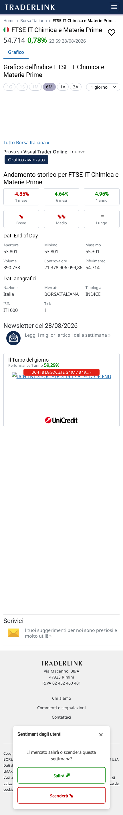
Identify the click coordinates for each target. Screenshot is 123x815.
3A (75, 87)
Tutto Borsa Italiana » (26, 142)
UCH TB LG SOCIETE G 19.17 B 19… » (61, 372)
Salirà (62, 775)
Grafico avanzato (26, 159)
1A (63, 87)
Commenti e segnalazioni (61, 707)
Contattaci (61, 717)
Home (9, 20)
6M (49, 87)
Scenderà (63, 795)
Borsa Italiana (33, 20)
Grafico (16, 52)
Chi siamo (61, 698)
